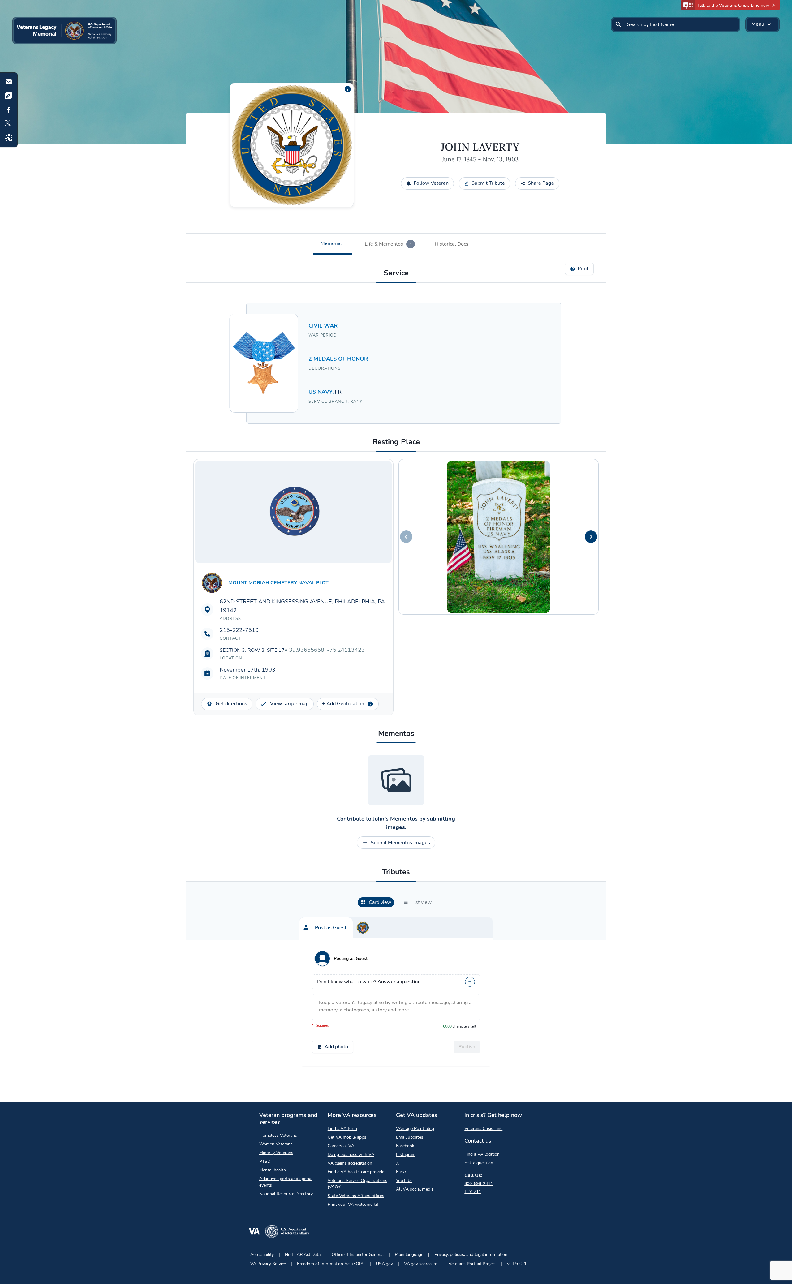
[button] (730, 5)
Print (583, 268)
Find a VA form (342, 1129)
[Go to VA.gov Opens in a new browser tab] (279, 1232)
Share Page (541, 183)
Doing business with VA (351, 1154)
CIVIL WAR (323, 325)
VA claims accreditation (350, 1163)
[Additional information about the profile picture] (348, 89)
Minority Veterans (276, 1153)
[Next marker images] (591, 536)
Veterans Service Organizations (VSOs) (357, 1184)
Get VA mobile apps (347, 1137)
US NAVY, (321, 392)
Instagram (405, 1154)
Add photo (336, 1046)
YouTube (404, 1180)
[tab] (332, 244)
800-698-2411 (478, 1184)
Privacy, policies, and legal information (470, 1254)
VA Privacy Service (268, 1264)
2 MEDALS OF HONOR (338, 359)
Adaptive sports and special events (285, 1182)
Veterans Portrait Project (472, 1264)
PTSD (264, 1161)
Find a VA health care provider (357, 1172)
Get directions (231, 703)
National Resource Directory (286, 1194)
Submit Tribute (488, 183)
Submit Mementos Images (400, 842)
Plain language (409, 1254)
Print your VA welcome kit (353, 1204)
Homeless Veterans (278, 1135)
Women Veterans (276, 1144)
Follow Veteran (431, 183)
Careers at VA (341, 1146)
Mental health (272, 1170)
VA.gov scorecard (420, 1264)
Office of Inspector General (358, 1254)
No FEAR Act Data (303, 1254)
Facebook (405, 1146)
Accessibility (262, 1254)
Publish (466, 1046)
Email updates (409, 1137)
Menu (757, 24)
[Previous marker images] (406, 536)
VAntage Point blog (415, 1129)
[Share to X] (8, 123)
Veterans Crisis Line (483, 1129)
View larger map (289, 703)
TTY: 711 (472, 1192)
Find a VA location (482, 1154)
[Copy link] (8, 96)
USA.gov (384, 1264)
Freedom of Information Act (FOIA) (331, 1264)
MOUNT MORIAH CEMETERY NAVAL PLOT (278, 582)
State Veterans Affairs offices (356, 1196)
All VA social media (414, 1189)
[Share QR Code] (8, 137)
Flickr (401, 1172)
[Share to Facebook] (8, 109)
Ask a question (478, 1163)
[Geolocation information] (370, 704)
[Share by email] (8, 82)
